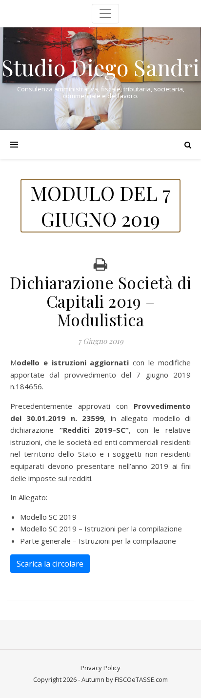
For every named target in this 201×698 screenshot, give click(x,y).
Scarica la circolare (50, 563)
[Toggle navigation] (105, 13)
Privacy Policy (100, 667)
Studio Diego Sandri (100, 67)
